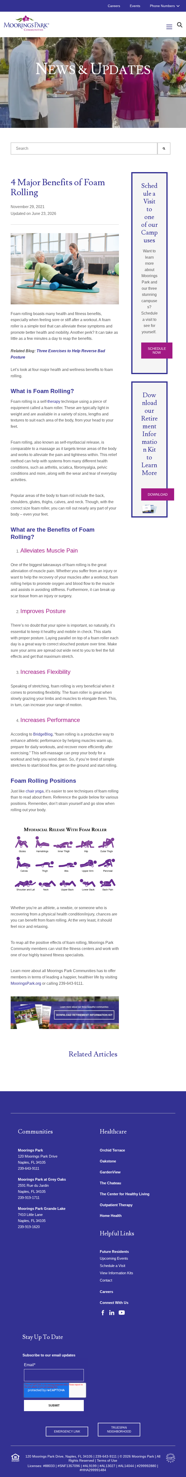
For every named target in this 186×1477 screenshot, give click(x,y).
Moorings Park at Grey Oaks (42, 1179)
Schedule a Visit (112, 1266)
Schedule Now (157, 350)
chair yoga (35, 791)
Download (158, 494)
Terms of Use (107, 1460)
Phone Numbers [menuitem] (162, 6)
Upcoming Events (114, 1258)
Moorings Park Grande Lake (41, 1208)
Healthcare (113, 1131)
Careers (106, 1292)
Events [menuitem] (135, 6)
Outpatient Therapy (116, 1205)
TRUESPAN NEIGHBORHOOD (119, 1429)
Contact (106, 1280)
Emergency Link (67, 1431)
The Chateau (110, 1183)
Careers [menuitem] (114, 6)
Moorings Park (30, 1150)
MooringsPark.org (26, 983)
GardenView (110, 1172)
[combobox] (84, 148)
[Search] (163, 148)
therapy (53, 401)
